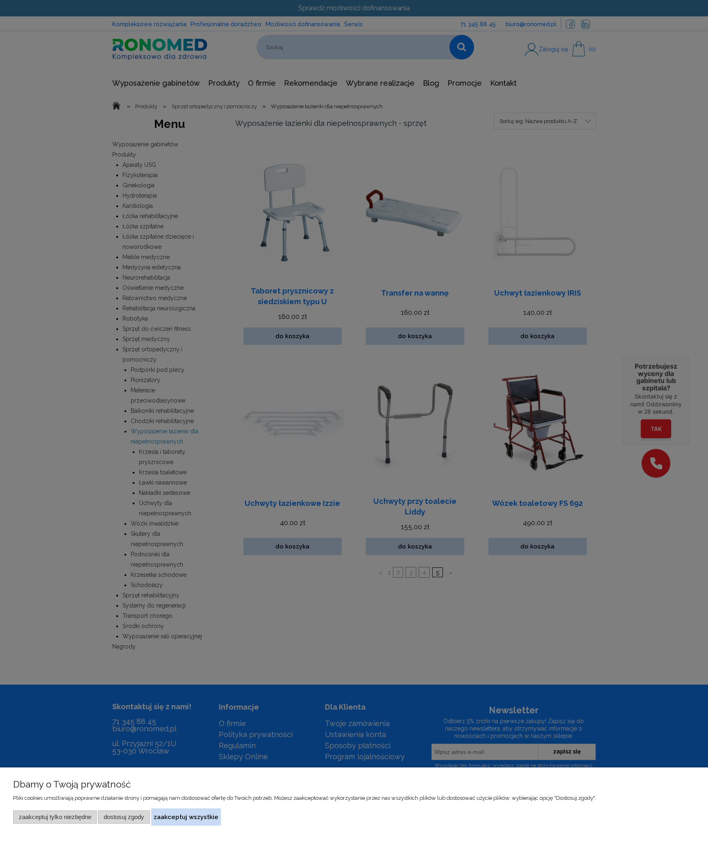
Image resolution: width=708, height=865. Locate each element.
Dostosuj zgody (124, 816)
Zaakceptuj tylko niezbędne (55, 816)
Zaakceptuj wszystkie (186, 816)
